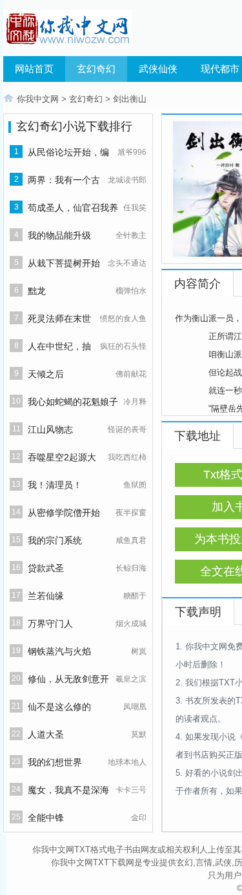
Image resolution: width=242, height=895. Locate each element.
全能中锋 (46, 817)
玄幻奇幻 (96, 68)
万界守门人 (50, 623)
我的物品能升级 (59, 235)
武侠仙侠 (158, 68)
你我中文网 (38, 99)
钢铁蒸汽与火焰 (59, 651)
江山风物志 (50, 429)
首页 (8, 98)
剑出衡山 (129, 99)
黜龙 (37, 291)
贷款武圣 (46, 568)
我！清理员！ (55, 485)
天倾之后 (46, 374)
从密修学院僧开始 (64, 512)
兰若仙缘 (46, 596)
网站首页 (34, 68)
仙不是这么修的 (59, 707)
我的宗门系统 (55, 540)
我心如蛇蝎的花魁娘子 (73, 402)
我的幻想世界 (55, 762)
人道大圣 (46, 734)
